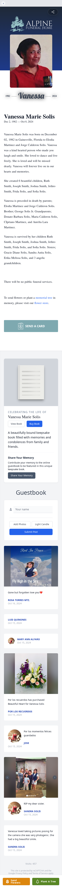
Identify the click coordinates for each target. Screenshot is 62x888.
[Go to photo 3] (31, 795)
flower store (41, 303)
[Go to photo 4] (33, 795)
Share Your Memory (22, 475)
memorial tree (44, 297)
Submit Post (31, 531)
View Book (16, 423)
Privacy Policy (22, 873)
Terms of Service (40, 873)
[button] (31, 566)
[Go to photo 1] (27, 796)
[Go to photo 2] (29, 795)
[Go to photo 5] (35, 795)
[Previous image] (7, 777)
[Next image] (55, 777)
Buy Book (34, 423)
